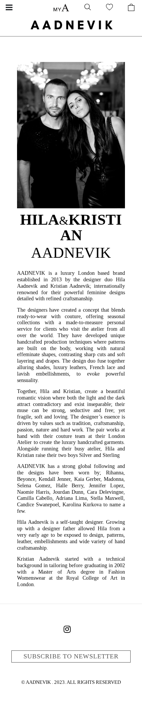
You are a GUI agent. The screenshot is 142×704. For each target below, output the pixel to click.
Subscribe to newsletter (71, 656)
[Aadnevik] (71, 24)
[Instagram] (67, 630)
